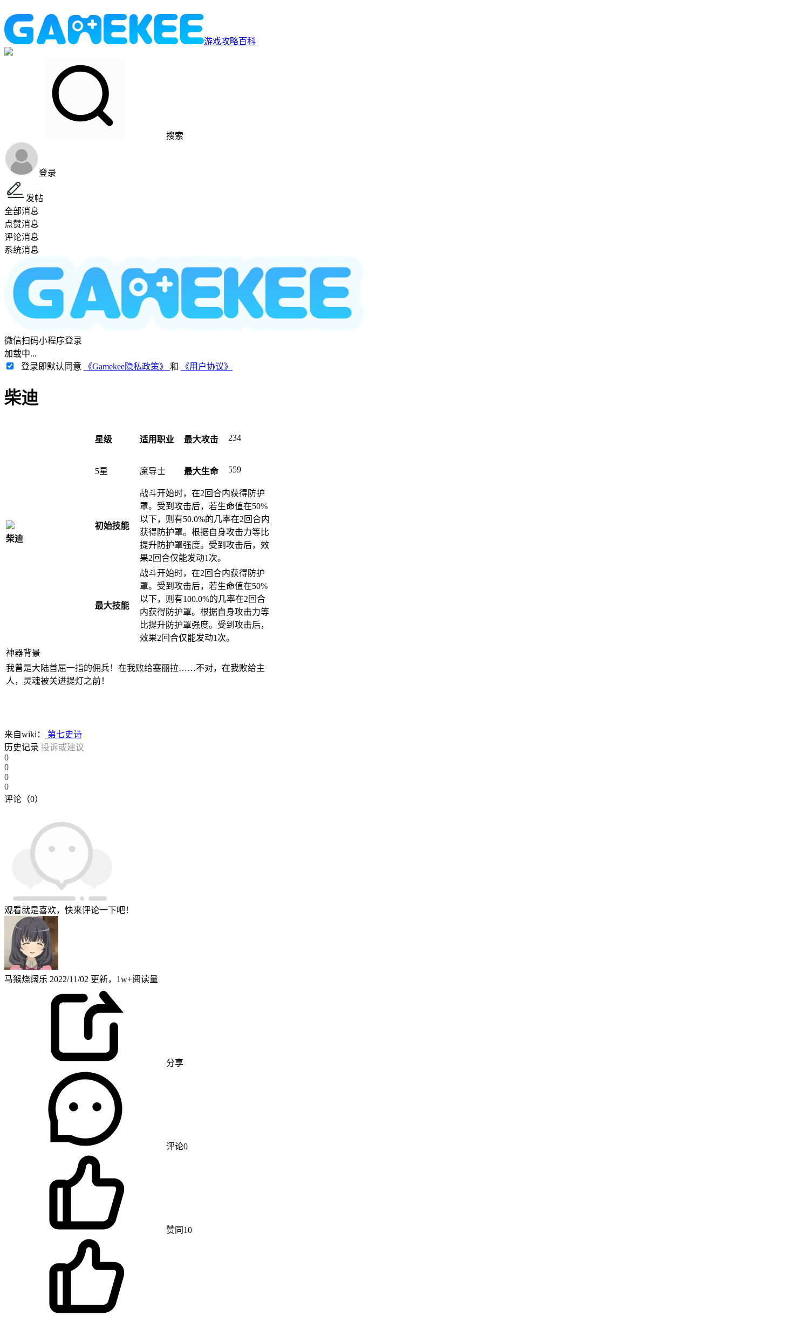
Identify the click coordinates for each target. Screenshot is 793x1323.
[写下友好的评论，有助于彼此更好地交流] (249, 809)
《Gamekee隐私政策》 (127, 366)
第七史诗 (63, 734)
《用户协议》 (207, 366)
